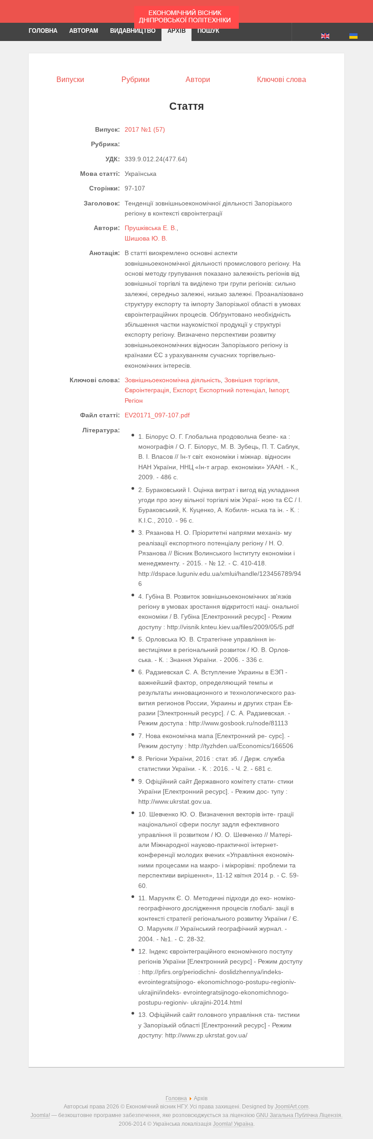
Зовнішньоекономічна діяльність (173, 380)
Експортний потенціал (232, 390)
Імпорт (278, 390)
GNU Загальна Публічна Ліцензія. (299, 1115)
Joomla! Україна (233, 1124)
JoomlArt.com (291, 1106)
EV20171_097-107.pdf (157, 415)
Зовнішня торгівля (251, 380)
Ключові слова (281, 79)
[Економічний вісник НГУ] (186, 17)
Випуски (70, 79)
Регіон (134, 400)
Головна (176, 1098)
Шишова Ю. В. (146, 238)
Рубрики (135, 79)
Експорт (184, 390)
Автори (198, 79)
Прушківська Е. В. (150, 227)
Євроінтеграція (147, 390)
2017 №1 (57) (145, 129)
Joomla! (40, 1115)
